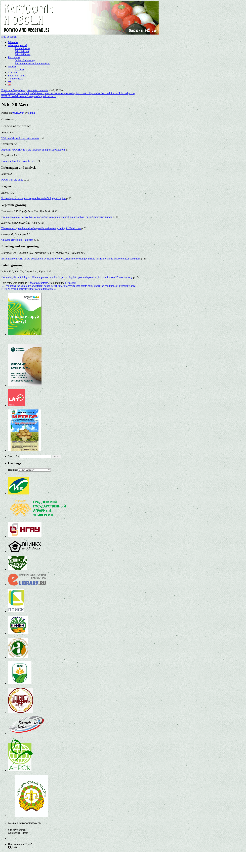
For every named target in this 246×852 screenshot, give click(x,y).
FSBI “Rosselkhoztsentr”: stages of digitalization (28, 96)
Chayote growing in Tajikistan (17, 239)
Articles (12, 66)
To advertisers (15, 78)
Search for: (14, 456)
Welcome (13, 42)
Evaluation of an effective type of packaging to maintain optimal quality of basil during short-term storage (56, 217)
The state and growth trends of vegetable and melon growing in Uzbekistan (41, 228)
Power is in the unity (12, 179)
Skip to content (9, 36)
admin (31, 112)
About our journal (17, 45)
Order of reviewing (25, 60)
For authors (14, 57)
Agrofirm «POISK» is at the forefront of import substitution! (33, 149)
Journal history (22, 48)
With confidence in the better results (20, 138)
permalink (70, 282)
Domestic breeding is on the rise (18, 161)
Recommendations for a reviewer (32, 63)
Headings (13, 469)
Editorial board (22, 54)
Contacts (12, 72)
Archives (19, 69)
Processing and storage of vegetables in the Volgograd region (33, 198)
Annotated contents (38, 282)
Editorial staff (22, 51)
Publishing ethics (17, 75)
